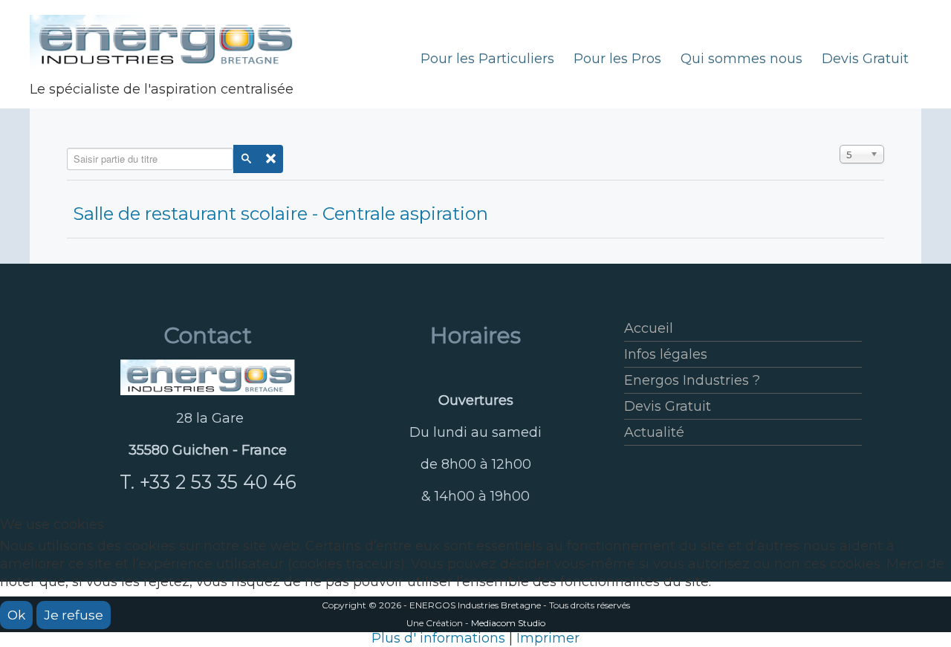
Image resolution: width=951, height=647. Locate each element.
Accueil (648, 328)
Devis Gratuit (865, 59)
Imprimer (548, 638)
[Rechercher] (246, 159)
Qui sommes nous (741, 59)
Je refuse (73, 615)
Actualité (654, 432)
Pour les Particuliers (487, 59)
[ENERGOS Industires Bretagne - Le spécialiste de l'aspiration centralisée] (208, 377)
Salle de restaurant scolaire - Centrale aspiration (280, 213)
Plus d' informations (438, 638)
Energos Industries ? (692, 380)
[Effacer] (270, 159)
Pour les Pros (617, 59)
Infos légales (665, 354)
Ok (16, 615)
